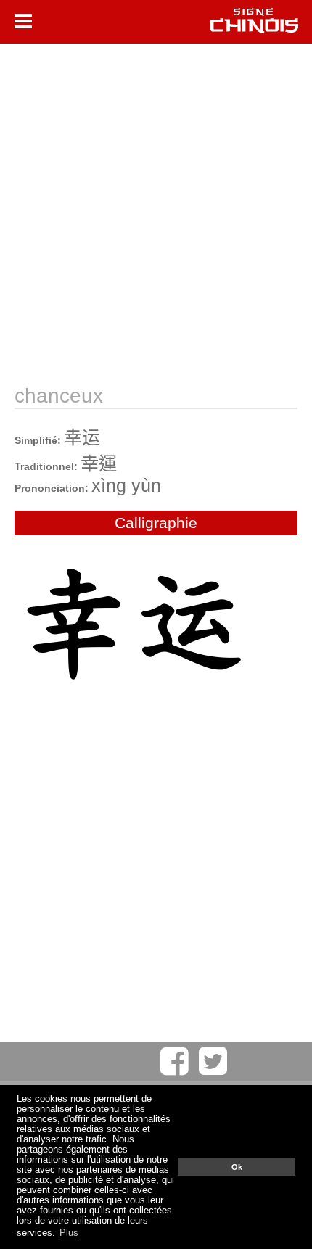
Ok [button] (236, 1167)
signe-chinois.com (254, 22)
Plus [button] (68, 1233)
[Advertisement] (156, 214)
